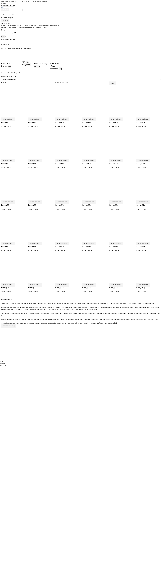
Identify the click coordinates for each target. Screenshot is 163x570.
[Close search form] (2, 2)
